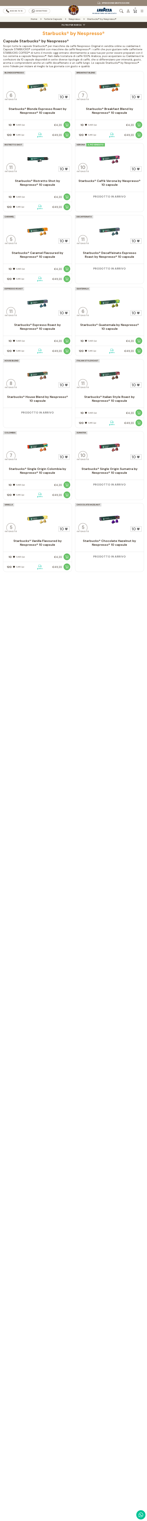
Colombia (10, 432)
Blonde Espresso (14, 72)
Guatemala (83, 288)
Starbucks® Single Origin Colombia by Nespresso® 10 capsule (37, 471)
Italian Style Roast (87, 360)
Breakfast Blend (86, 72)
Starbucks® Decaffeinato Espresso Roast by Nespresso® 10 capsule (109, 255)
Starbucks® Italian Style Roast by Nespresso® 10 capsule (109, 399)
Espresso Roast (14, 288)
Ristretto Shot (13, 144)
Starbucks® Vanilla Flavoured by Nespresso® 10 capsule (37, 543)
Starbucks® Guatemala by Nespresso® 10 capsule (109, 327)
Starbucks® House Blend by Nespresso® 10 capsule (37, 399)
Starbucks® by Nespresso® (101, 19)
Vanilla (9, 504)
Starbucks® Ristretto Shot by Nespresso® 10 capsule (37, 183)
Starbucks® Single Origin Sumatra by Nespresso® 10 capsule (110, 471)
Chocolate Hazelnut (88, 504)
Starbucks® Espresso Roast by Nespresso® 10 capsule (37, 327)
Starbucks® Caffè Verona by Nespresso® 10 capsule (109, 183)
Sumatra (81, 432)
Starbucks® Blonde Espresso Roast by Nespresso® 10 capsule (38, 111)
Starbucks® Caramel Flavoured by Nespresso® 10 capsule (37, 255)
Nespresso (74, 19)
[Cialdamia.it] (73, 11)
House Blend (12, 360)
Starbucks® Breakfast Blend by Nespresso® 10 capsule (109, 111)
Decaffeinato (84, 216)
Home (34, 19)
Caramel (9, 216)
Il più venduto (96, 144)
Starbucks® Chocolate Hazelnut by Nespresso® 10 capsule (109, 543)
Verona (81, 144)
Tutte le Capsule (53, 19)
